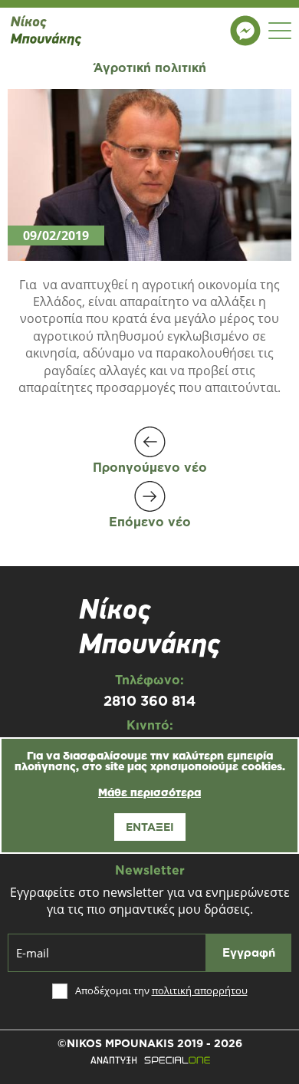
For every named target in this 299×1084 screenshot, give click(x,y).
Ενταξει (150, 826)
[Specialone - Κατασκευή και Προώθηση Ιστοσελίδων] (149, 1060)
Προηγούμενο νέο (150, 466)
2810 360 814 (150, 700)
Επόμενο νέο (150, 521)
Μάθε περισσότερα (149, 792)
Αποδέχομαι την (161, 991)
